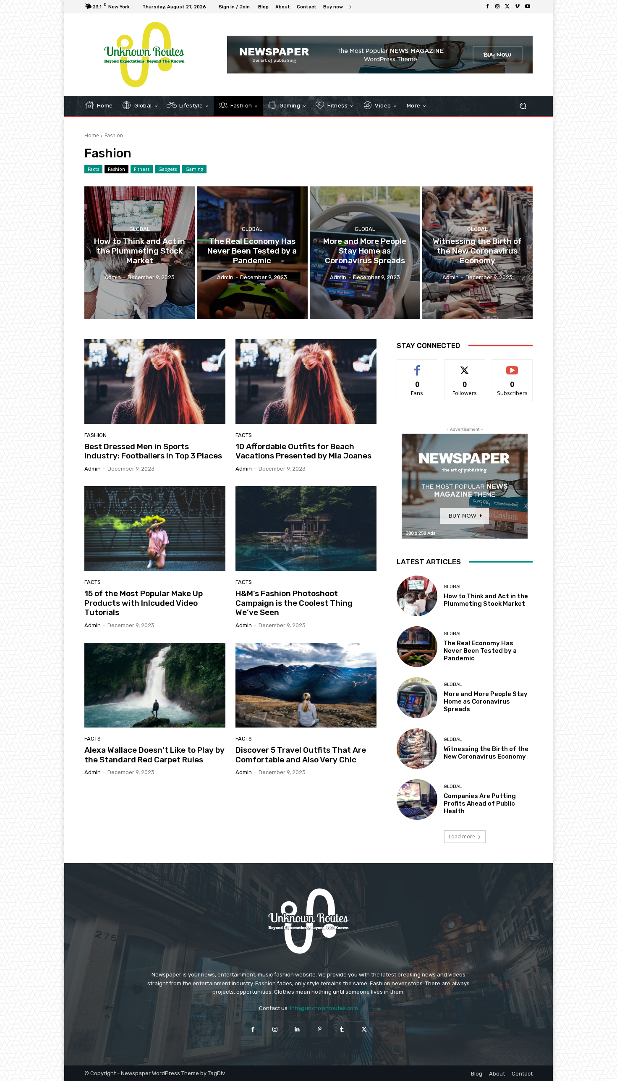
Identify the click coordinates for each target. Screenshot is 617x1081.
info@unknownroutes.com (324, 1008)
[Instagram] (497, 7)
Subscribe (512, 366)
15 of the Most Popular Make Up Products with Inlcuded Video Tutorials (143, 603)
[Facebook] (487, 7)
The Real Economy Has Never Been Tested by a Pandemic (480, 650)
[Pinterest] (319, 1029)
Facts (93, 169)
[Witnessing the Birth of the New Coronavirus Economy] (477, 252)
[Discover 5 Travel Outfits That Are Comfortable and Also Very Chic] (305, 685)
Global (139, 229)
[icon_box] (337, 7)
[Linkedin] (297, 1029)
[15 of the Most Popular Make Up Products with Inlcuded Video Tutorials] (154, 528)
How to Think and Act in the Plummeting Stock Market (486, 599)
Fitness (141, 169)
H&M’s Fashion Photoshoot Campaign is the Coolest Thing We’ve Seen (294, 603)
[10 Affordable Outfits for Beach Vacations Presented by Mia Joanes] (305, 381)
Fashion (116, 169)
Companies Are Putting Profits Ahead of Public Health (480, 803)
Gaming (194, 169)
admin (92, 469)
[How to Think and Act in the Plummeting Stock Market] (139, 252)
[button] (523, 106)
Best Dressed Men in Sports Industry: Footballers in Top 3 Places (153, 451)
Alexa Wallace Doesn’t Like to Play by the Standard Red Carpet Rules (154, 754)
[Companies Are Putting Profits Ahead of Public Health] (417, 799)
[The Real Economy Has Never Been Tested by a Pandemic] (252, 252)
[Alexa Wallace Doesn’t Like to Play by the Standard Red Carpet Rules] (154, 685)
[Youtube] (528, 7)
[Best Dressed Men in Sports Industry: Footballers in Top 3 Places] (154, 381)
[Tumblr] (342, 1029)
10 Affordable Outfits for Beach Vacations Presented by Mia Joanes (303, 451)
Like (417, 366)
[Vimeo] (517, 7)
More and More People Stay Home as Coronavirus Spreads (486, 701)
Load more (462, 836)
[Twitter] (507, 7)
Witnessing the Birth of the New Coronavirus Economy (486, 752)
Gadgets (167, 169)
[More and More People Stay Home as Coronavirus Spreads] (365, 252)
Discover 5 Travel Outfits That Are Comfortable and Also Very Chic (300, 754)
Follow (465, 366)
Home (91, 135)
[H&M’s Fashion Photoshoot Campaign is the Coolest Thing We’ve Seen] (305, 528)
